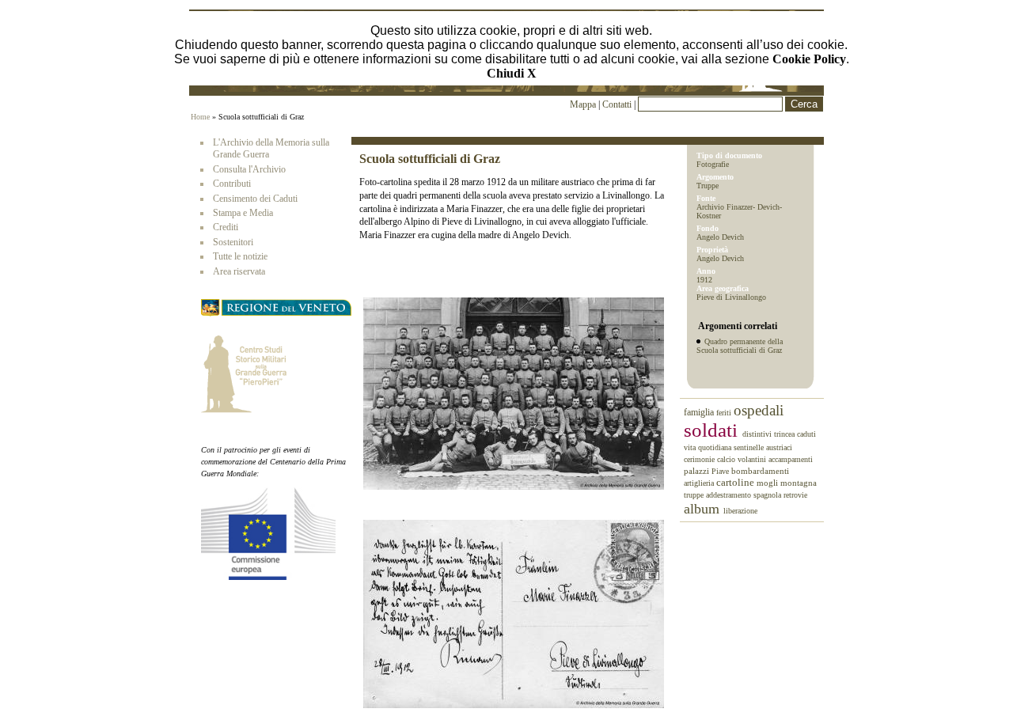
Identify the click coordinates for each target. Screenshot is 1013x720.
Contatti (618, 104)
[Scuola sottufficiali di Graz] (513, 486)
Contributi (232, 183)
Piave (721, 471)
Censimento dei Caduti (255, 198)
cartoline (736, 482)
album (703, 509)
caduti (806, 434)
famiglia (700, 412)
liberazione (740, 510)
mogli (768, 482)
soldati (713, 430)
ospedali (758, 411)
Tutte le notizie (240, 256)
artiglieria (700, 483)
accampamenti (790, 459)
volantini (753, 459)
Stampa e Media (243, 212)
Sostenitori (233, 242)
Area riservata (239, 271)
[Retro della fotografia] (513, 705)
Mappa (583, 104)
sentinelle (750, 447)
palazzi (697, 471)
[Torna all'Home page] (506, 88)
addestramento (729, 495)
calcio (727, 459)
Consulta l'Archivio (249, 169)
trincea (785, 434)
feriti (725, 412)
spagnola (768, 495)
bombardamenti (760, 471)
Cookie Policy (809, 59)
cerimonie (700, 459)
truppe (695, 495)
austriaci (779, 447)
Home (200, 116)
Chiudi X (512, 73)
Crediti (225, 227)
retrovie (795, 495)
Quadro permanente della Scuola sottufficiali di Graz (739, 345)
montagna (798, 482)
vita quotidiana (709, 447)
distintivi (758, 434)
